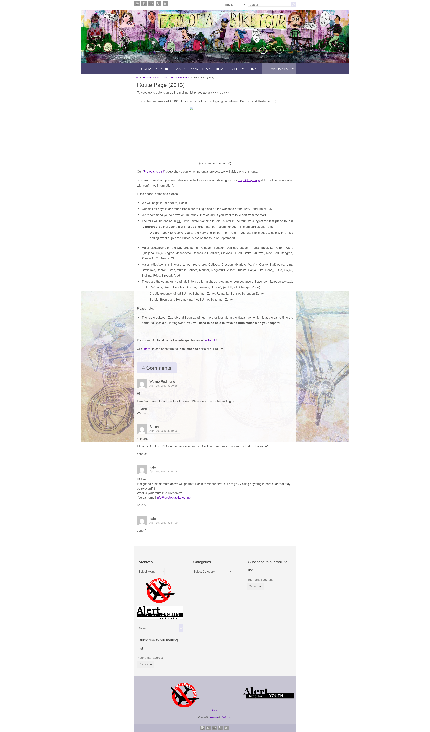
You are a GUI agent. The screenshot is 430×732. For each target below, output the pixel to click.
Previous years (151, 77)
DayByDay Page (249, 180)
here (146, 348)
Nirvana (214, 717)
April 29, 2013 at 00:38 (163, 385)
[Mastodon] (137, 3)
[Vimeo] (144, 3)
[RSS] (165, 3)
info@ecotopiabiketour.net (174, 497)
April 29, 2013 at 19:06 (163, 431)
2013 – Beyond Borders (176, 77)
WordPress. (226, 717)
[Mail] (151, 3)
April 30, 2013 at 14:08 (163, 471)
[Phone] (158, 3)
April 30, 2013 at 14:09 (163, 522)
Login (215, 710)
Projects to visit (154, 171)
